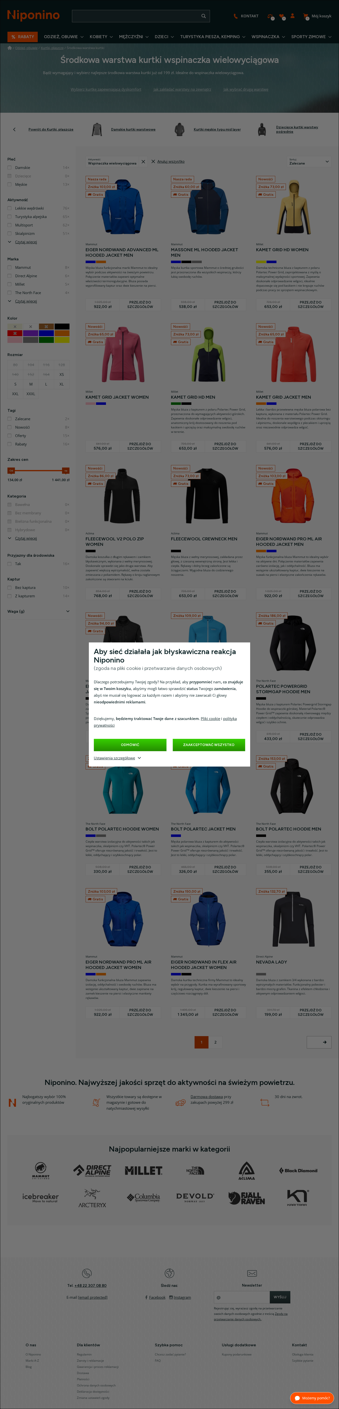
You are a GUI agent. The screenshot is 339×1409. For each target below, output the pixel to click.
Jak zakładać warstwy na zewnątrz (182, 89)
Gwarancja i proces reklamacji (98, 1367)
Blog (29, 1367)
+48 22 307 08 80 (90, 1285)
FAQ (158, 1360)
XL (62, 384)
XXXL (31, 394)
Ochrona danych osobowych (96, 1385)
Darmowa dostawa (207, 1097)
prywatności (104, 725)
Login (292, 16)
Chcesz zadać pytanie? (170, 1354)
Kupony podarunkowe (237, 1354)
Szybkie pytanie (302, 1360)
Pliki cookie (210, 718)
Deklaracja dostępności (93, 1391)
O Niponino (33, 1354)
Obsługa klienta (302, 1354)
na (66, 470)
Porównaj (270, 16)
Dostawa (83, 1373)
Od (11, 470)
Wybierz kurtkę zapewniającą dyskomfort (106, 89)
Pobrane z (143, 161)
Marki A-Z (32, 1360)
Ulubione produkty (281, 16)
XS (62, 374)
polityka (230, 718)
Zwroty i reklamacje (90, 1360)
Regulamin (84, 1354)
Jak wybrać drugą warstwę (246, 89)
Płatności (83, 1379)
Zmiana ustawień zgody (93, 1398)
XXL (15, 394)
